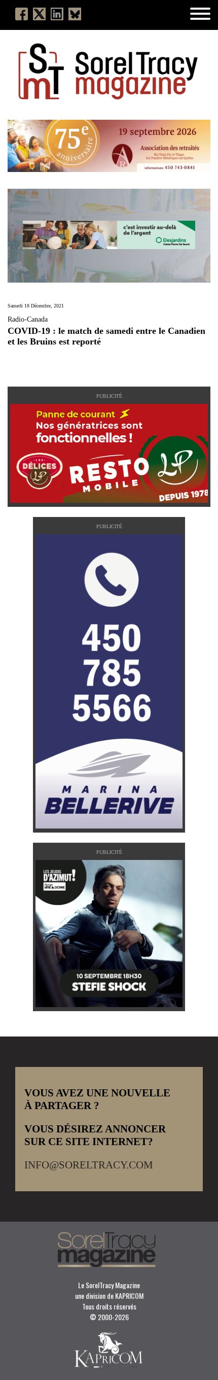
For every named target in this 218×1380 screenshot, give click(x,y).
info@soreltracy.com (88, 1165)
